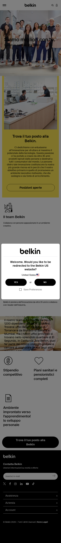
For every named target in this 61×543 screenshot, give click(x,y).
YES (16, 282)
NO (45, 282)
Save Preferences (33, 289)
